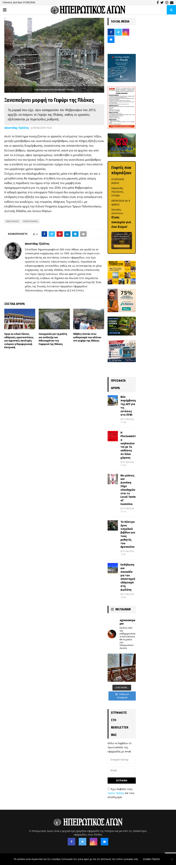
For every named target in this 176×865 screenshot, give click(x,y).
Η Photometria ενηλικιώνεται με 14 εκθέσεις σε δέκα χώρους (128, 445)
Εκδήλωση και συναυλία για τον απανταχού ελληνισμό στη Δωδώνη (127, 577)
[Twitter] (82, 841)
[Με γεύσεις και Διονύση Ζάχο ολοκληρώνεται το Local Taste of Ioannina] (113, 479)
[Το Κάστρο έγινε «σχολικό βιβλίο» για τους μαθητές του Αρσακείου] (113, 525)
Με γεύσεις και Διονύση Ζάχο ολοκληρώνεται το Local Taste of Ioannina (128, 490)
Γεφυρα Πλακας (30, 221)
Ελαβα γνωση (151, 859)
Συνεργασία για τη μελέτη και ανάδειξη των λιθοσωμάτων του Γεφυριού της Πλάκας (53, 339)
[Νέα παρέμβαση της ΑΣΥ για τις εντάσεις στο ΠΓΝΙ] (113, 400)
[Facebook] (71, 841)
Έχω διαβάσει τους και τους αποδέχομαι (121, 793)
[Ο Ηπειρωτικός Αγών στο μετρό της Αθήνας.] (122, 668)
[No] (171, 859)
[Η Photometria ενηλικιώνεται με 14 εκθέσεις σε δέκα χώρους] (113, 436)
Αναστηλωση (12, 221)
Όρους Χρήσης (116, 793)
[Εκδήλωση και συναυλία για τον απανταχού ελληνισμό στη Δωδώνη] (113, 568)
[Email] (104, 841)
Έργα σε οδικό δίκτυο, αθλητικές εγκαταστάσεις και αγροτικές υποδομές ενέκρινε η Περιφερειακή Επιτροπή (19, 340)
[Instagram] (93, 841)
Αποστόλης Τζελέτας (16, 127)
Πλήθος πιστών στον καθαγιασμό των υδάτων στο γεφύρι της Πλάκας (87, 337)
